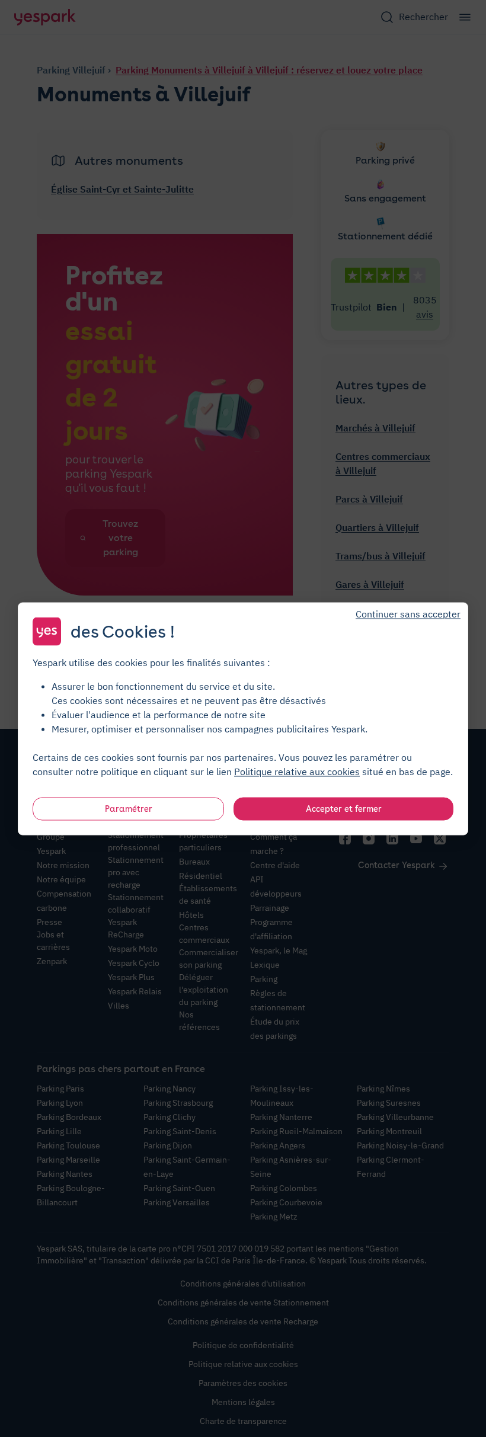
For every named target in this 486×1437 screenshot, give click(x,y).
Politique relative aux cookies (297, 771)
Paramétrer (128, 808)
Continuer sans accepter (408, 613)
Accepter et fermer (344, 808)
